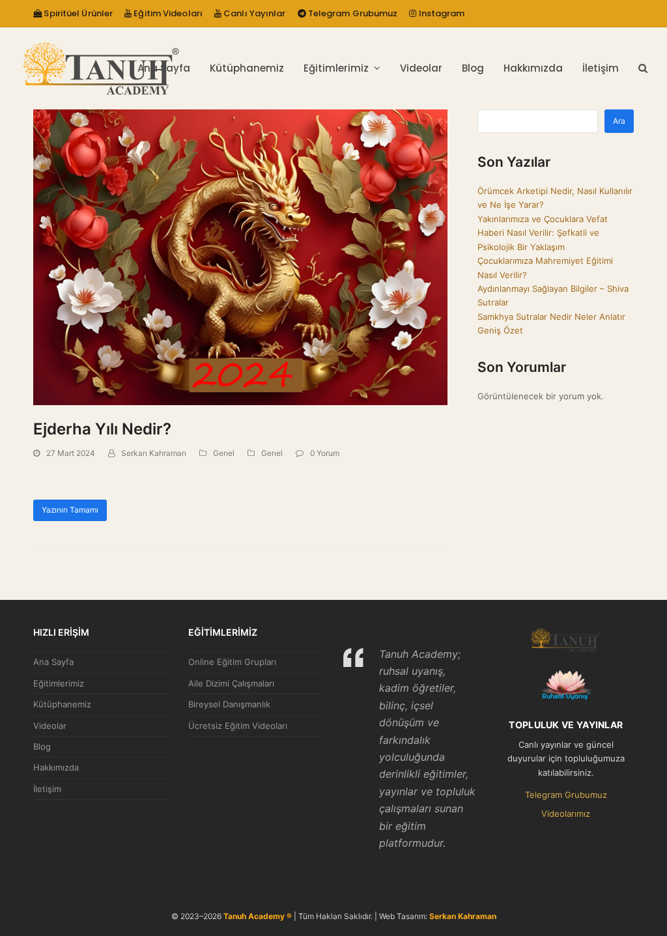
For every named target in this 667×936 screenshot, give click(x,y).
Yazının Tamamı (70, 510)
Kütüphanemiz (62, 704)
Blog (42, 746)
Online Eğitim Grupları (232, 662)
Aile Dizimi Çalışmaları (231, 683)
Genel (223, 453)
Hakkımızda (56, 767)
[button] (643, 68)
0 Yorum (324, 453)
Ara (619, 121)
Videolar (49, 725)
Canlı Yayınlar (253, 13)
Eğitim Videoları (167, 13)
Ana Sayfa (53, 662)
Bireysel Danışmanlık (229, 704)
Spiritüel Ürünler (77, 13)
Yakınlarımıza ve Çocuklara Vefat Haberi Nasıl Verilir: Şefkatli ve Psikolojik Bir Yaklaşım (542, 233)
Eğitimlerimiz (58, 683)
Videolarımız (565, 813)
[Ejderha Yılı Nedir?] (240, 256)
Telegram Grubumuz (352, 13)
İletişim (47, 789)
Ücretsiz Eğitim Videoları (237, 725)
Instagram (440, 13)
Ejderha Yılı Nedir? (102, 428)
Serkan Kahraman (153, 453)
